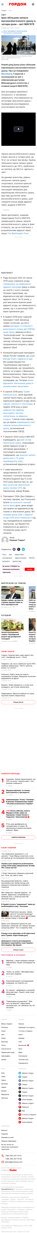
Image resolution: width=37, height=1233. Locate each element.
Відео (20, 1052)
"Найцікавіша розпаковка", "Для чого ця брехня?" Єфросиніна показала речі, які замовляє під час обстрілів (20, 1004)
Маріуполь (5, 1094)
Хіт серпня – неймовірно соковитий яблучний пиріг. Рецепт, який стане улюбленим (20, 992)
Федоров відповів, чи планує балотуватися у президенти (18, 791)
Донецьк (4, 1084)
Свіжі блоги (7, 651)
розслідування (7, 558)
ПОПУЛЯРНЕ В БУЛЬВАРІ (13, 955)
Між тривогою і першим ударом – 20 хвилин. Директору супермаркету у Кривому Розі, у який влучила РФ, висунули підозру (16, 896)
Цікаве (3, 1059)
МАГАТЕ (31, 558)
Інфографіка (5, 1056)
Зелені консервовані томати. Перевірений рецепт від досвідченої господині (11, 635)
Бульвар (6, 615)
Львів (3, 1076)
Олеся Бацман (27, 1099)
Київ (3, 1073)
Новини (4, 1019)
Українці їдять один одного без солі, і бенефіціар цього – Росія (17, 656)
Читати (29, 569)
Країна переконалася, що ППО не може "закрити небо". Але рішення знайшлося (21, 781)
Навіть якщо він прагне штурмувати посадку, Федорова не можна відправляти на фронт (18, 676)
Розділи (21, 1019)
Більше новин (18, 950)
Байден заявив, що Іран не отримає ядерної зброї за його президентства (12, 602)
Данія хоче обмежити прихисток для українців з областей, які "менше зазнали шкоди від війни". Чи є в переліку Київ (18, 926)
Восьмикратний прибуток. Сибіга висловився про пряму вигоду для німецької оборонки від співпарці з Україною (15, 884)
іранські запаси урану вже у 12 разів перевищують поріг (19, 458)
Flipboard (25, 1107)
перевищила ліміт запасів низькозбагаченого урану (19, 425)
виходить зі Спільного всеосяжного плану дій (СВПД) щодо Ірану (19, 329)
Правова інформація (8, 1141)
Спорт (3, 1038)
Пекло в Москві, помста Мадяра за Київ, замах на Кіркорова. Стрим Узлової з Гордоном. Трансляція (18, 814)
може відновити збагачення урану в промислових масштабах (18, 383)
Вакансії (4, 1130)
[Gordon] (17, 4)
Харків (3, 1087)
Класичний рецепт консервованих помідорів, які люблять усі (20, 982)
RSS (23, 1111)
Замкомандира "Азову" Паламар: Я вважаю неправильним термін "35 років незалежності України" (20, 802)
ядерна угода (17, 561)
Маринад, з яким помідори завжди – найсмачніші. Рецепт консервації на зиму (21, 963)
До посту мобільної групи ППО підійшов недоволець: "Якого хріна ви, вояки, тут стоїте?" (18, 666)
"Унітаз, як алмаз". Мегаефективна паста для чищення (20, 973)
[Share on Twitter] (18, 549)
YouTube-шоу (23, 1059)
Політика (4, 1027)
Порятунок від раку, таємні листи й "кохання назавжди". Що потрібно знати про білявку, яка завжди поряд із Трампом (18, 915)
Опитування (22, 1056)
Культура (4, 1042)
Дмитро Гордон (28, 1073)
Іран (10, 554)
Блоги (20, 1034)
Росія (4, 554)
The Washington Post (17, 233)
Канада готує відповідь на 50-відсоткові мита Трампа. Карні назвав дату (18, 934)
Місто (3, 1068)
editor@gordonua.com (13, 1162)
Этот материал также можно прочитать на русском (15, 32)
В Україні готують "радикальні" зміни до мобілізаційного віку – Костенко (18, 905)
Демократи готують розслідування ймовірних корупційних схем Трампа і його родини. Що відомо (17, 943)
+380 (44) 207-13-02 (13, 1159)
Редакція (4, 1134)
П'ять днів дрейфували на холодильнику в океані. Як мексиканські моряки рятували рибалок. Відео (18, 827)
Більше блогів (18, 702)
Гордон (3, 10)
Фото (20, 1049)
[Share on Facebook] (14, 549)
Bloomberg (6, 74)
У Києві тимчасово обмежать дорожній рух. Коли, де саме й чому (17, 874)
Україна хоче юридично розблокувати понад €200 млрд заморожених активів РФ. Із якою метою (18, 866)
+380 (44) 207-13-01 (13, 1156)
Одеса (3, 1080)
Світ (10, 10)
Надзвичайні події (7, 1052)
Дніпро (4, 1091)
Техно (3, 1045)
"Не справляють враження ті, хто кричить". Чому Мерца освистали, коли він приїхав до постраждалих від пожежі (18, 856)
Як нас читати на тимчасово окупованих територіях (9, 1147)
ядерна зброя (19, 554)
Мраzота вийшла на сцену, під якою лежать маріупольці (17, 694)
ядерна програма (20, 558)
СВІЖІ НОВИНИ (8, 848)
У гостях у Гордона (25, 1031)
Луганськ (4, 1098)
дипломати (6, 561)
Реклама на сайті (7, 1137)
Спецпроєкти (23, 1063)
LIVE (20, 1042)
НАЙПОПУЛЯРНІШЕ (10, 774)
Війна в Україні (6, 1024)
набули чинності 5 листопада (18, 404)
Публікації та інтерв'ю (26, 1027)
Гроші (3, 1031)
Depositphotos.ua (7, 1189)
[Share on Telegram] (23, 549)
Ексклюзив (22, 1045)
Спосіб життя (6, 1049)
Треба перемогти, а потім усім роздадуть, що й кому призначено (17, 686)
